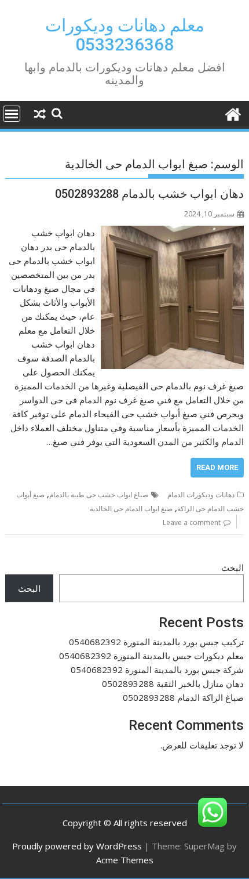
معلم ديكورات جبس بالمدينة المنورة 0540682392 (151, 655)
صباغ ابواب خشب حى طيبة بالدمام (98, 495)
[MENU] (11, 114)
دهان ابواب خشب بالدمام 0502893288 (149, 194)
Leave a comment (192, 522)
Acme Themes (124, 860)
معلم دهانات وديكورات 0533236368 (124, 35)
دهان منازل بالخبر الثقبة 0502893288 (173, 683)
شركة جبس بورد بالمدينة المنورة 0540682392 (157, 669)
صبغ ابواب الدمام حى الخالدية (131, 508)
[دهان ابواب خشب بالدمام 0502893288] (172, 232)
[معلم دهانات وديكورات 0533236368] (232, 113)
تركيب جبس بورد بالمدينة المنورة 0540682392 (156, 642)
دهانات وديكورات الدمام (201, 495)
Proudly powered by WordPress (77, 846)
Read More (217, 467)
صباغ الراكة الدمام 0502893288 (183, 697)
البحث (232, 567)
